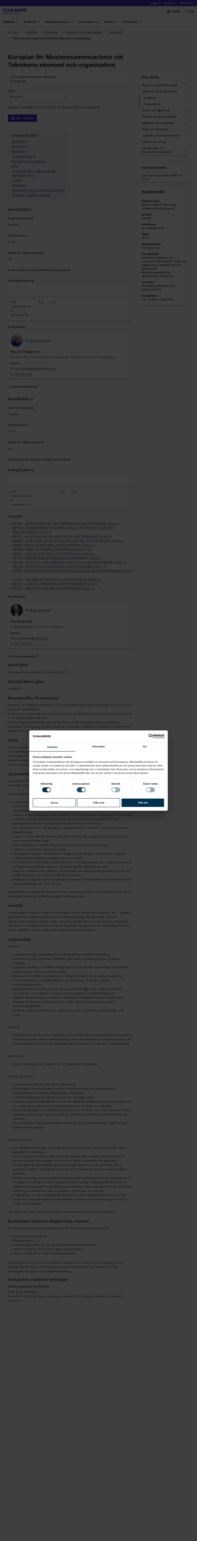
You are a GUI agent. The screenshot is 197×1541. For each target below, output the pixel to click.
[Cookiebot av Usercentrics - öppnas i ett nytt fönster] (150, 736)
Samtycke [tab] (52, 746)
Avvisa (54, 802)
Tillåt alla (143, 802)
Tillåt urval (98, 802)
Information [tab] (98, 746)
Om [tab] (145, 746)
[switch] (81, 789)
